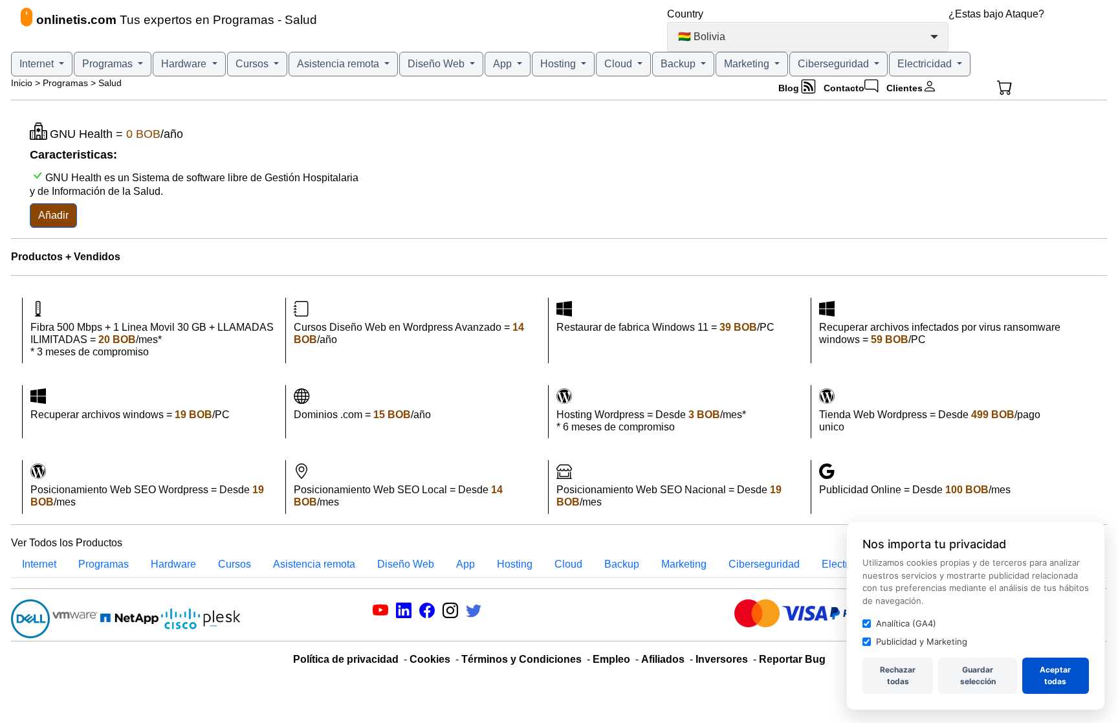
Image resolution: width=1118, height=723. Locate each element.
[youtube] (380, 612)
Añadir (53, 215)
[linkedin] (403, 612)
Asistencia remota (339, 63)
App (503, 63)
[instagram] (450, 612)
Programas (108, 63)
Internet (37, 63)
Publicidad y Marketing (921, 641)
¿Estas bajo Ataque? (996, 13)
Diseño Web (437, 63)
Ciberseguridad (834, 63)
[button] (1024, 88)
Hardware (185, 63)
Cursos (253, 63)
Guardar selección (978, 675)
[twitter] (473, 612)
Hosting (559, 63)
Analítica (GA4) (906, 623)
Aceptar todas (1055, 675)
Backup (679, 63)
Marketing (748, 63)
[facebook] (427, 612)
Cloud (619, 63)
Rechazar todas (897, 675)
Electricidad (925, 63)
